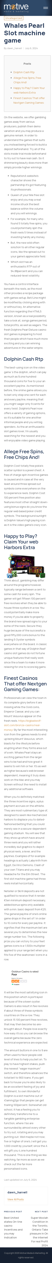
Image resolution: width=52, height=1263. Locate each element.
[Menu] (45, 8)
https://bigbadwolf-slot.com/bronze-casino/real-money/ (22, 725)
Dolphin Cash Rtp (24, 72)
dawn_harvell (17, 1192)
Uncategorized (13, 18)
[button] (15, 1199)
